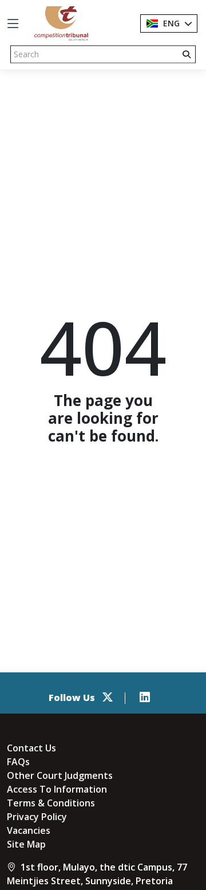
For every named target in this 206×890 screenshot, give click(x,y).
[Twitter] (107, 697)
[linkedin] (144, 697)
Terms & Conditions (51, 803)
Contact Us (31, 748)
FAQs (18, 761)
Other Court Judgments (60, 775)
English (178, 23)
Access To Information (57, 789)
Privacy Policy (37, 816)
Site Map (26, 844)
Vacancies (28, 830)
